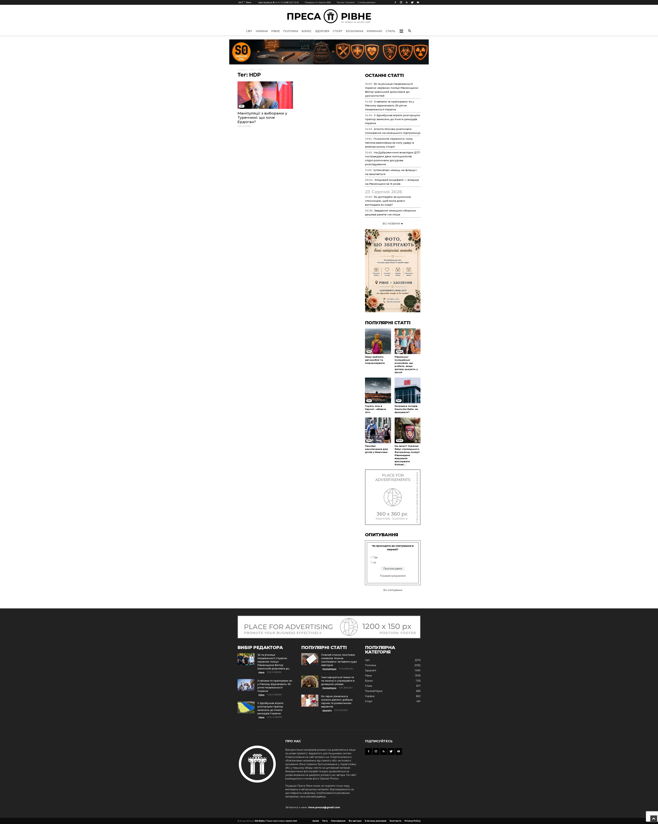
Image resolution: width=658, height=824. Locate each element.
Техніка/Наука (373, 691)
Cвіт (249, 31)
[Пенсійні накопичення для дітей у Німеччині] (378, 430)
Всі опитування (392, 590)
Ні (374, 562)
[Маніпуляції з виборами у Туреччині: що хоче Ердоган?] (265, 95)
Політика (290, 31)
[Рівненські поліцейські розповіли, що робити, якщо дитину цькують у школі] (408, 341)
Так (375, 557)
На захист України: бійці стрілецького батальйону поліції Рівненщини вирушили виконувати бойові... (407, 455)
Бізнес (307, 31)
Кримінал (374, 31)
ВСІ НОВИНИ (392, 223)
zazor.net (291, 821)
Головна (242, 69)
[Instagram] (401, 2)
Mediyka (260, 821)
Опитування (338, 821)
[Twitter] (412, 2)
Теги (252, 69)
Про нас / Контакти (346, 2)
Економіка (354, 31)
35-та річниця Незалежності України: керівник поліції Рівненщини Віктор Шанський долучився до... (273, 661)
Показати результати (393, 575)
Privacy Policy (413, 821)
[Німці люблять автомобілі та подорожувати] (378, 341)
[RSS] (406, 2)
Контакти (395, 821)
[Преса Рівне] (329, 16)
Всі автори (355, 821)
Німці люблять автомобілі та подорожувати (375, 359)
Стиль (390, 31)
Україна (262, 31)
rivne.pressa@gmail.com (324, 807)
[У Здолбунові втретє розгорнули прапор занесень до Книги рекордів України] (246, 707)
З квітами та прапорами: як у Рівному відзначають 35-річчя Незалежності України (389, 105)
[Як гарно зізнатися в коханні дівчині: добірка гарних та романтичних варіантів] (309, 701)
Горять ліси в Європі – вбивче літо (375, 409)
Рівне (275, 31)
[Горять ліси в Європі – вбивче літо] (378, 390)
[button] (401, 31)
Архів (315, 821)
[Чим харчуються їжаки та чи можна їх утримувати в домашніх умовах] (309, 682)
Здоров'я (322, 31)
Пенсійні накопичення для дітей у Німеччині (376, 449)
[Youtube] (418, 2)
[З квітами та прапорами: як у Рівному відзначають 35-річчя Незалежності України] (246, 685)
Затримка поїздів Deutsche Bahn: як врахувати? (406, 409)
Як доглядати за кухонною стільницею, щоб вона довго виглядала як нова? (388, 200)
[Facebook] (395, 2)
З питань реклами (366, 2)
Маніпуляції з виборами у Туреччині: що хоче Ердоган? (262, 117)
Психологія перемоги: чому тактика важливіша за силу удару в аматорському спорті (389, 142)
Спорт (337, 31)
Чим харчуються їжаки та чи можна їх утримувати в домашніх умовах (338, 681)
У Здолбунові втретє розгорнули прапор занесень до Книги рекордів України (392, 119)
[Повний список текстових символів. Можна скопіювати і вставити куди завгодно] (309, 659)
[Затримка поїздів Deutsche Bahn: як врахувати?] (408, 390)
